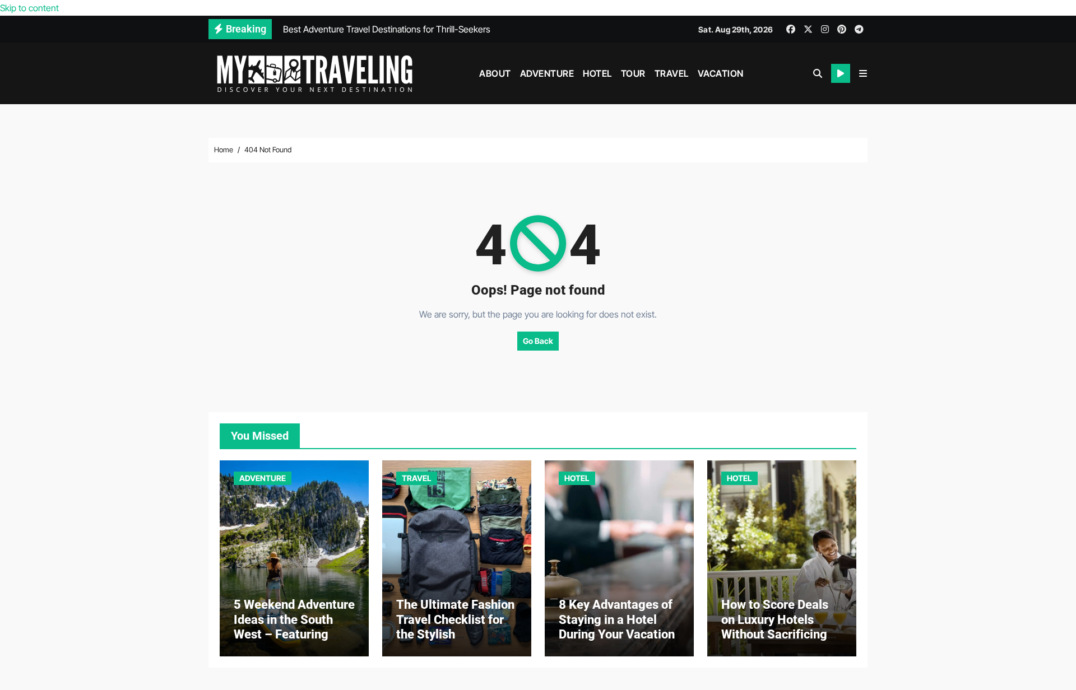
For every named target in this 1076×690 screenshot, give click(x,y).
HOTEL (597, 73)
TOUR (633, 73)
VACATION (721, 73)
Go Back (538, 341)
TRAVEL (672, 73)
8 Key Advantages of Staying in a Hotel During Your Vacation (617, 619)
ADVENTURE (547, 73)
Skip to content (29, 7)
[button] (863, 73)
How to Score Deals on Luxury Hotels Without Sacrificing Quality (774, 627)
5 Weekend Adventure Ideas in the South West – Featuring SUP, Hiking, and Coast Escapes (294, 634)
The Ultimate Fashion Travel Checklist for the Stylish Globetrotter (455, 627)
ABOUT (495, 73)
